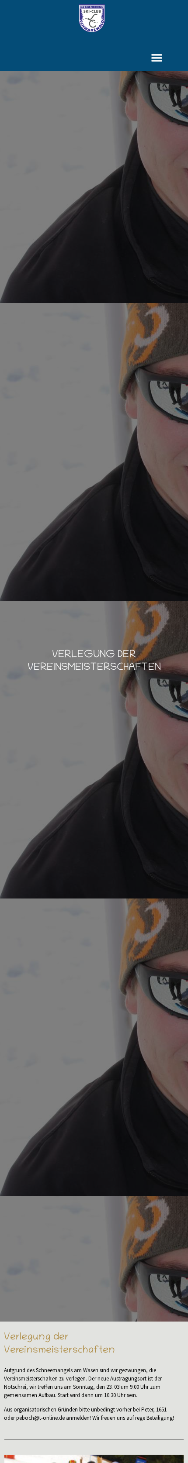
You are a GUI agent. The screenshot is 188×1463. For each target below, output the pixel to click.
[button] (157, 57)
